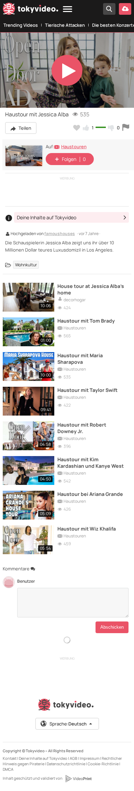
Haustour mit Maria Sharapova (80, 358)
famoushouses (59, 234)
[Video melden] (125, 127)
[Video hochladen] (125, 9)
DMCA (8, 769)
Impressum (89, 758)
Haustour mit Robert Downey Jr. (81, 427)
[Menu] (67, 9)
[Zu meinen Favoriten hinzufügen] (76, 127)
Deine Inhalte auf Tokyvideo (43, 758)
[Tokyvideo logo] (30, 10)
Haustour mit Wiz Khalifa (86, 528)
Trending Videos (20, 25)
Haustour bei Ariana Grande (90, 494)
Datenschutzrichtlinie (66, 763)
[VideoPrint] (78, 778)
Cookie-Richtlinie (103, 763)
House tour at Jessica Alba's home (90, 289)
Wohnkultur (26, 265)
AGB (73, 758)
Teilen (24, 128)
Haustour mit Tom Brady (86, 320)
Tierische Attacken (65, 25)
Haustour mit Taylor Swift (87, 390)
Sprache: (68, 724)
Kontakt (9, 758)
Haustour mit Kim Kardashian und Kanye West (90, 462)
